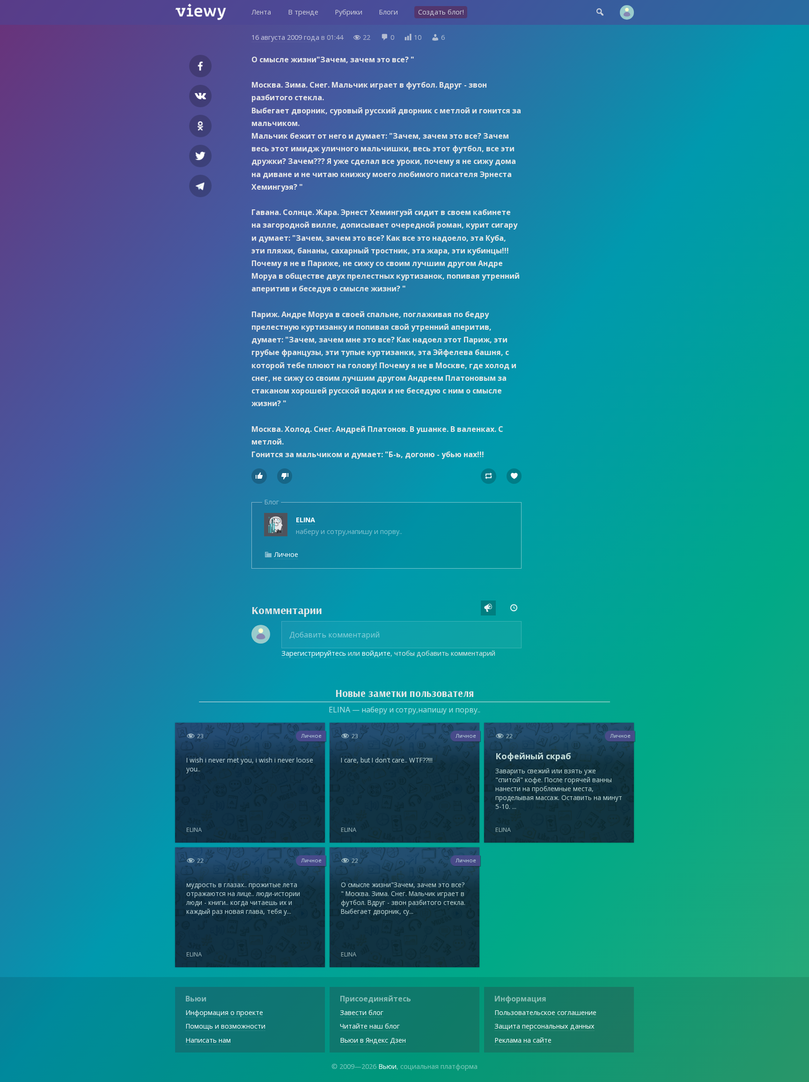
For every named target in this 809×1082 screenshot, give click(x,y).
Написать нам (208, 1040)
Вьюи (387, 1066)
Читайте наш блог (370, 1026)
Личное (286, 554)
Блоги (388, 11)
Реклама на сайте (523, 1040)
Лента (261, 11)
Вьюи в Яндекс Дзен (373, 1040)
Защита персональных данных (544, 1026)
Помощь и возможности (225, 1026)
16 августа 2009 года (285, 37)
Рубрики (348, 11)
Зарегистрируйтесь (313, 653)
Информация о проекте (224, 1012)
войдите (376, 653)
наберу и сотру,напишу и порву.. (349, 525)
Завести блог (361, 1012)
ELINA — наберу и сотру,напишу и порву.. (404, 709)
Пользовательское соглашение (545, 1012)
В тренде (303, 11)
